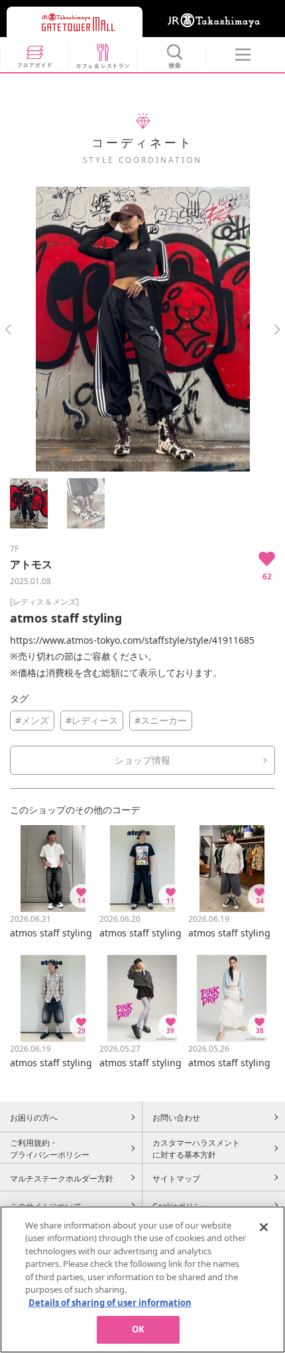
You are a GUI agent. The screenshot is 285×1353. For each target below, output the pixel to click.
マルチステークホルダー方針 (61, 1178)
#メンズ (32, 720)
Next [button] (276, 329)
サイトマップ (176, 1178)
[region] (142, 1279)
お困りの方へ (34, 1117)
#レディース (92, 720)
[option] (142, 329)
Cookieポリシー (180, 1206)
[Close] (263, 1227)
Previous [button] (8, 329)
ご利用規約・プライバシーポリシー (49, 1148)
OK (138, 1329)
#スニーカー (161, 720)
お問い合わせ (176, 1117)
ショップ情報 (142, 760)
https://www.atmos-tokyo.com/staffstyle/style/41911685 (132, 640)
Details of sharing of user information (110, 1303)
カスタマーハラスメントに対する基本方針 (196, 1148)
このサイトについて (46, 1206)
